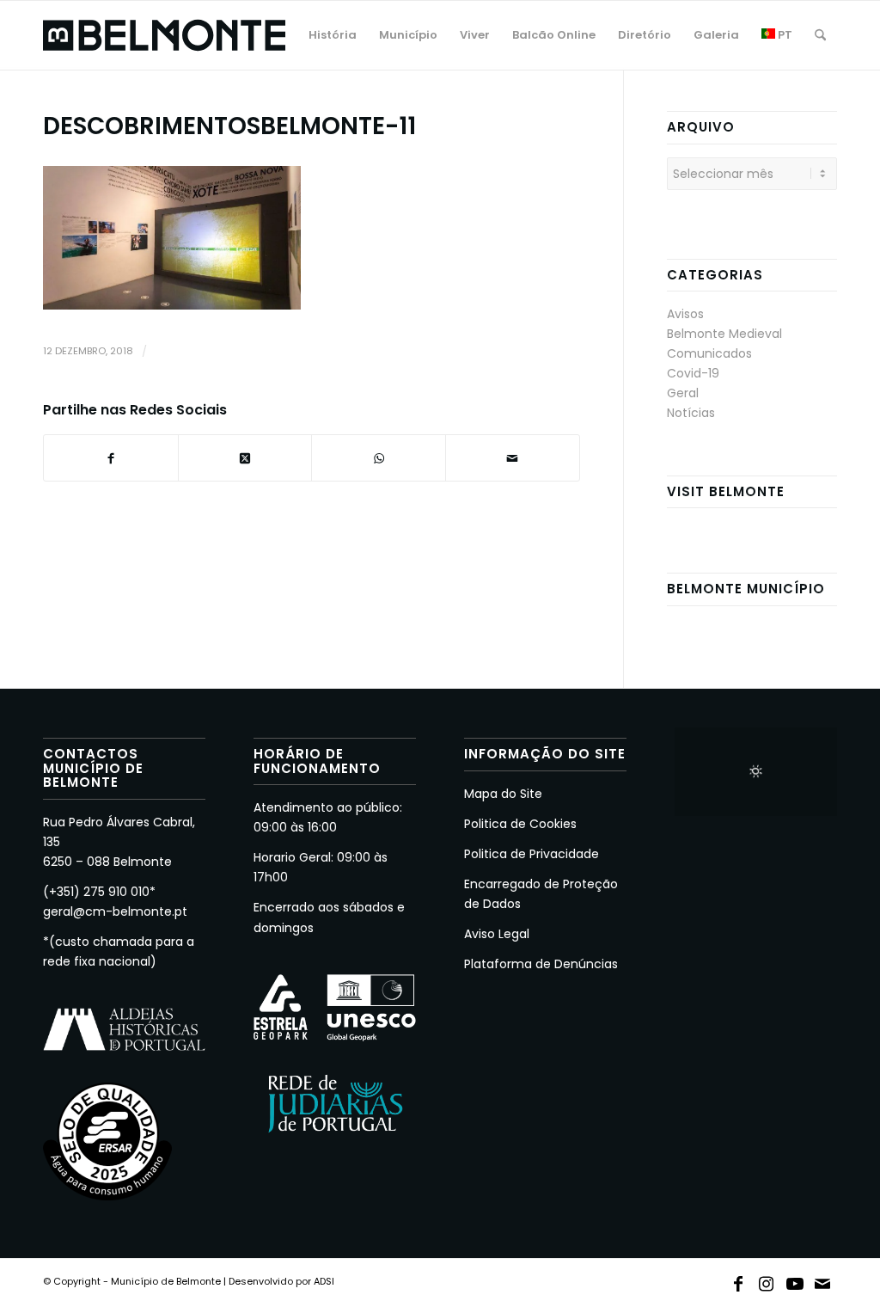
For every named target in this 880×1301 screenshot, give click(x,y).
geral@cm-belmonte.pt (115, 911)
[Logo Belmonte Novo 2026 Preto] (164, 35)
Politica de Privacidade (531, 853)
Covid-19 (693, 373)
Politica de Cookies (520, 823)
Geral (683, 393)
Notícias (691, 412)
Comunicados (709, 353)
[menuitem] (332, 35)
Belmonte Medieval (724, 333)
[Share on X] (245, 458)
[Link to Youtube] (795, 1280)
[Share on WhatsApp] (378, 458)
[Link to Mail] (823, 1280)
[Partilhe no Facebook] (111, 458)
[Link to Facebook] (738, 1280)
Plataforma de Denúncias (541, 964)
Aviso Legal (496, 933)
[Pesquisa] (820, 35)
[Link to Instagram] (766, 1280)
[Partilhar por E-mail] (512, 458)
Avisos (685, 313)
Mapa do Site (503, 793)
